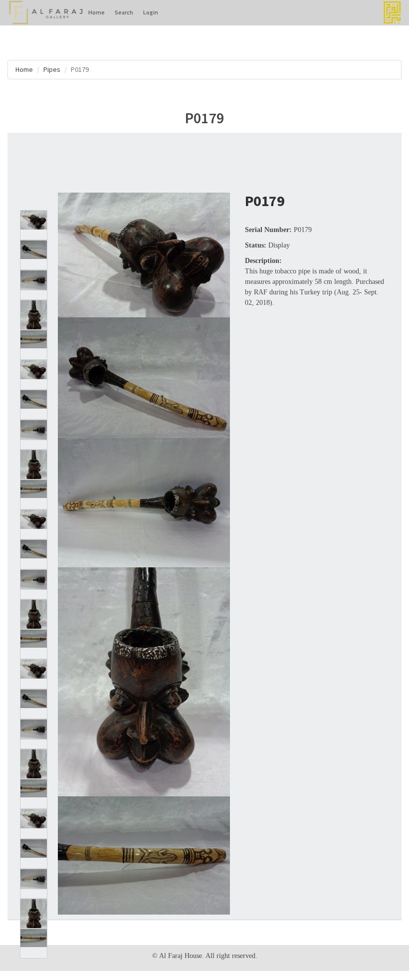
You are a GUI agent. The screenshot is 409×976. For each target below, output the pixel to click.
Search (124, 12)
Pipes (51, 69)
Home (96, 12)
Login (150, 12)
